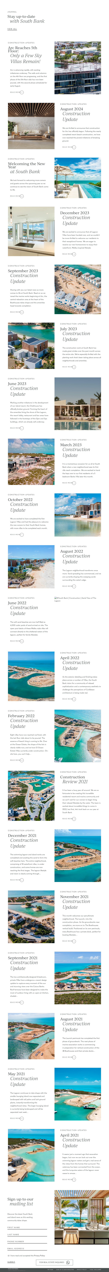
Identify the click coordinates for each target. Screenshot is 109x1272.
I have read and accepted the (27, 1256)
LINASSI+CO (22, 1270)
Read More (15, 92)
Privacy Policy (39, 1256)
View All (12, 29)
